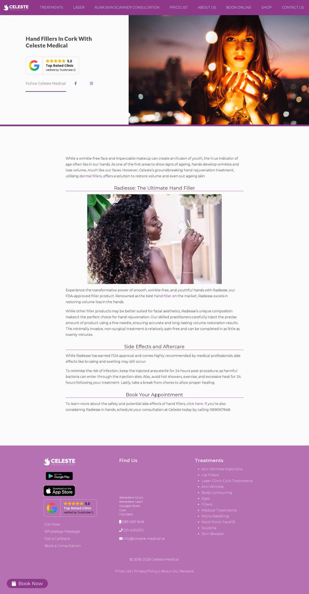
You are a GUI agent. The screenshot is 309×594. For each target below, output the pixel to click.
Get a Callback (57, 539)
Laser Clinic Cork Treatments (227, 481)
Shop (266, 7)
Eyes (205, 499)
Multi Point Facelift (218, 522)
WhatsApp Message (62, 532)
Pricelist (179, 7)
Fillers (207, 504)
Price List (123, 571)
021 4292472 (133, 530)
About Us (207, 7)
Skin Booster (213, 534)
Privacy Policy (146, 571)
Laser (79, 7)
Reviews (187, 571)
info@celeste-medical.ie (144, 539)
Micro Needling (215, 516)
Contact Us (293, 7)
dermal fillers (90, 176)
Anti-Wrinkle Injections (222, 469)
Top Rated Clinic (60, 65)
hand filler (163, 296)
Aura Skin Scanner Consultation (127, 7)
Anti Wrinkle (213, 487)
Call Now (52, 524)
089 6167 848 (133, 522)
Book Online (238, 7)
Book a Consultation (63, 546)
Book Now (30, 583)
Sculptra (209, 528)
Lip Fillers (210, 475)
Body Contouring (217, 493)
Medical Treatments (219, 510)
